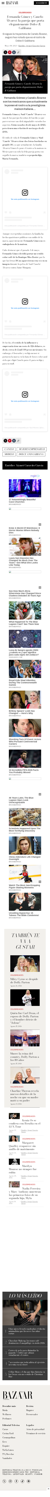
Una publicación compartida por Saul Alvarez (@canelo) (25, 428)
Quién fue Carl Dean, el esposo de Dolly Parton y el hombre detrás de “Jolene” (24, 1018)
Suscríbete (41, 3)
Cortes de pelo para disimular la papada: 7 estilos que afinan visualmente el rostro (23, 1352)
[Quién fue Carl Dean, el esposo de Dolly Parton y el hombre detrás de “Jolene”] (25, 997)
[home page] (12, 3)
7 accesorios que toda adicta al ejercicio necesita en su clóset (26, 1363)
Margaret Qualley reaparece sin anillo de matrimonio (22, 1146)
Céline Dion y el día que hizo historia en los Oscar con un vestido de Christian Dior (26, 1374)
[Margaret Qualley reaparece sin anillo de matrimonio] (14, 1139)
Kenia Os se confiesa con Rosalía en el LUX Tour (24, 1123)
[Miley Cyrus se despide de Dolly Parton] (25, 963)
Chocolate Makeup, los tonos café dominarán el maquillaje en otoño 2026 (26, 1342)
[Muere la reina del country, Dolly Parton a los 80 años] (25, 1038)
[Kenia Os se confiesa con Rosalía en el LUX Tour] (14, 1116)
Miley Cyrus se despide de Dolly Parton (24, 980)
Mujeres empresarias (32, 449)
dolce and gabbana (31, 454)
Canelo (9, 449)
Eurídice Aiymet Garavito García (31, 45)
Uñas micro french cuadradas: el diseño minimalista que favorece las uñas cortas (26, 1331)
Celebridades (25, 12)
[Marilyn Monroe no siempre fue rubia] (14, 1162)
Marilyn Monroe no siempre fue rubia (23, 1169)
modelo (9, 454)
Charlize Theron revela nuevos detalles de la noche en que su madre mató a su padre (24, 1095)
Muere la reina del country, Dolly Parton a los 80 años (24, 1056)
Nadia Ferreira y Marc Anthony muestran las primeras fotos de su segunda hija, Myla (25, 1193)
